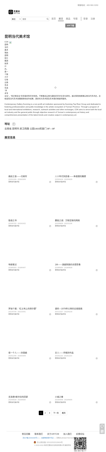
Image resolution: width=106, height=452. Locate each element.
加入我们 (67, 434)
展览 (61, 19)
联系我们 (39, 434)
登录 (85, 19)
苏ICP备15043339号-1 (31, 438)
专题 (75, 19)
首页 (53, 19)
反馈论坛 (80, 434)
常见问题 (26, 434)
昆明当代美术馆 (13, 182)
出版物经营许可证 (47, 438)
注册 (93, 19)
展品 (68, 19)
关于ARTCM (53, 434)
